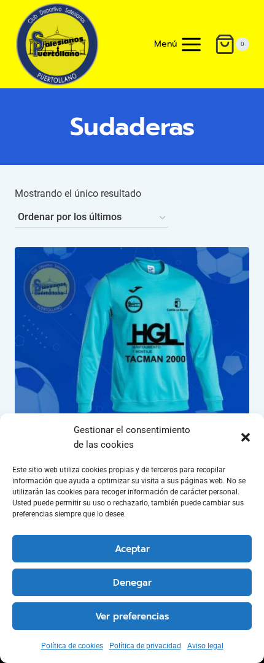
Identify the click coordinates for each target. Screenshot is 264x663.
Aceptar (132, 549)
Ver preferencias (132, 616)
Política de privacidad (145, 646)
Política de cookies (72, 646)
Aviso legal (205, 646)
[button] (245, 437)
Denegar (132, 582)
